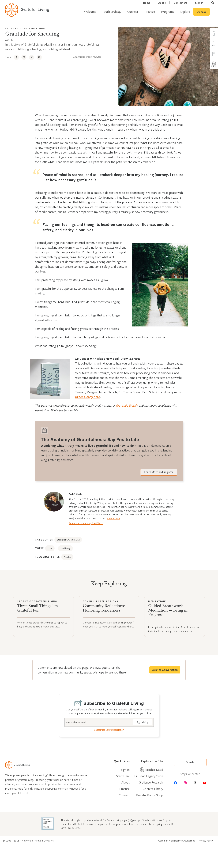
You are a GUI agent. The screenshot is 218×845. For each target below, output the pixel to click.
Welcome (90, 12)
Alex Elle (9, 39)
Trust (50, 548)
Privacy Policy (206, 840)
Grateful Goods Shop (149, 795)
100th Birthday (111, 12)
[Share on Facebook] (16, 57)
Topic (39, 548)
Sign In (199, 2)
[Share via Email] (39, 57)
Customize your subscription (109, 729)
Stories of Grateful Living (25, 28)
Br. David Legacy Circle (148, 776)
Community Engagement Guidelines (176, 840)
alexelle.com (113, 518)
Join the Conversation (165, 670)
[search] (212, 2)
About (162, 2)
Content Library (153, 789)
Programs (167, 12)
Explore (185, 12)
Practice (150, 12)
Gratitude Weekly (126, 405)
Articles (67, 556)
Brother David (154, 770)
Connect (132, 12)
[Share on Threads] (23, 57)
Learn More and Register (158, 472)
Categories (44, 539)
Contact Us (180, 2)
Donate (201, 12)
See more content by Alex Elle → (86, 523)
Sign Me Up (142, 722)
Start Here (123, 776)
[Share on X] (31, 57)
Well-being (65, 548)
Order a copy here (87, 397)
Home (146, 2)
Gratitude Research (151, 782)
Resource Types (47, 556)
